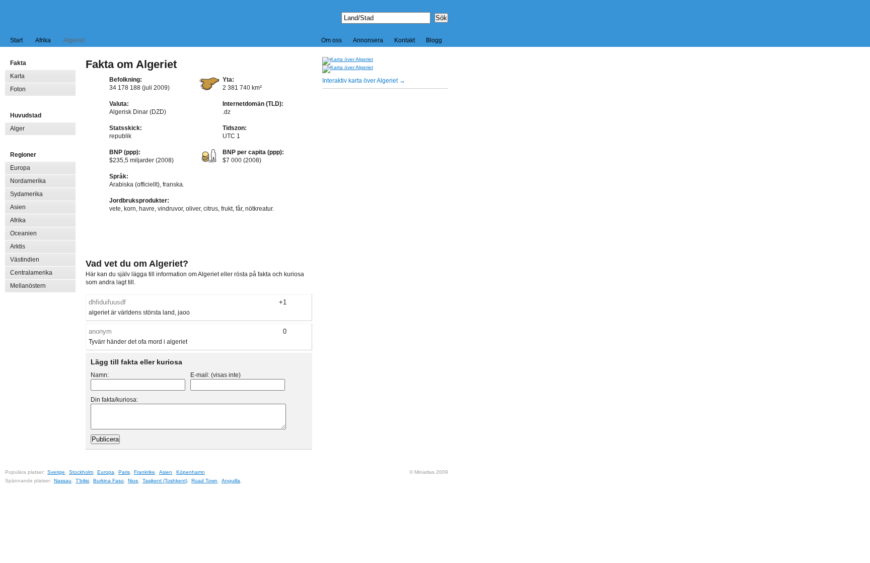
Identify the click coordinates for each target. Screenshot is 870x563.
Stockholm (81, 472)
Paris (124, 472)
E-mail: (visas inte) (215, 375)
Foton (18, 89)
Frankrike (144, 472)
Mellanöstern (28, 285)
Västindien (24, 259)
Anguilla (231, 480)
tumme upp (304, 302)
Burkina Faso (108, 480)
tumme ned (294, 302)
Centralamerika (31, 272)
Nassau (62, 480)
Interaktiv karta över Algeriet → (363, 80)
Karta (17, 76)
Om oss (331, 40)
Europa (20, 167)
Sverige (56, 472)
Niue (133, 480)
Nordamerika (28, 180)
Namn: (100, 375)
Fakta (18, 63)
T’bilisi (82, 480)
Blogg (434, 40)
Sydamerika (26, 194)
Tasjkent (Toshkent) (164, 480)
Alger (17, 128)
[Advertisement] (199, 237)
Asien (18, 207)
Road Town (204, 480)
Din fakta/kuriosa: (114, 399)
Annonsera (368, 40)
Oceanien (23, 233)
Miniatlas (53, 17)
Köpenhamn (190, 472)
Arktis (17, 246)
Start (16, 40)
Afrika (43, 40)
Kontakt (404, 40)
